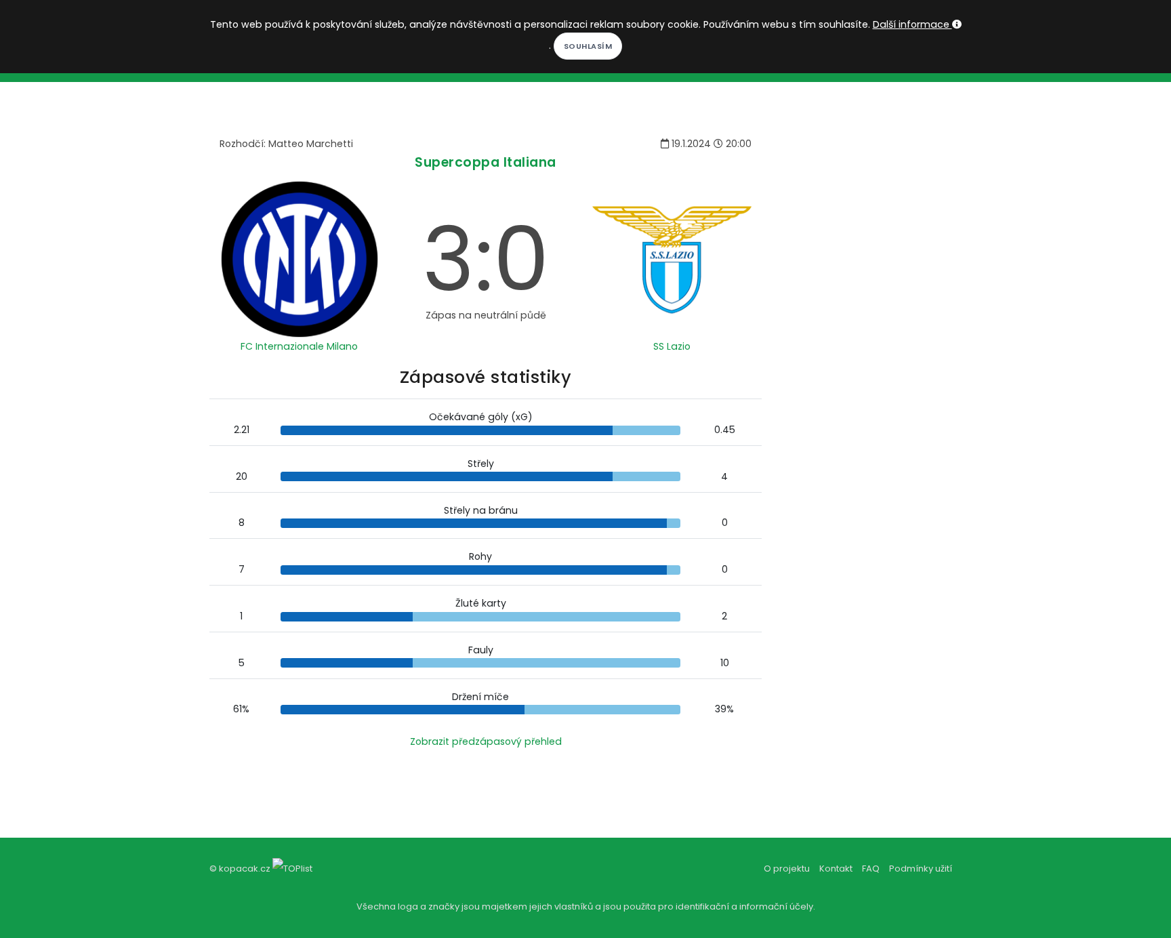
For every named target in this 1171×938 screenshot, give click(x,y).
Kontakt (835, 868)
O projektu (787, 868)
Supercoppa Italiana (485, 162)
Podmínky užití (920, 868)
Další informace (912, 24)
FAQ (871, 868)
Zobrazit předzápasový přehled (486, 741)
